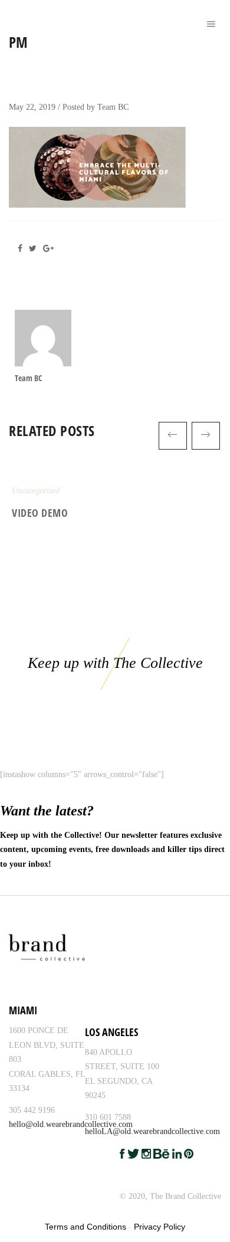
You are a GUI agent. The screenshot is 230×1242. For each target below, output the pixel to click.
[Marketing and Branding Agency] (16, 17)
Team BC (113, 107)
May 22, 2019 (32, 107)
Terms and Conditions (85, 1226)
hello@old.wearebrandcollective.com (71, 1124)
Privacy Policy (159, 1226)
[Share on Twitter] (35, 248)
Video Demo (40, 513)
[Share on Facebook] (23, 248)
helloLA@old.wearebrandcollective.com (152, 1131)
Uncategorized (36, 490)
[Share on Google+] (50, 248)
